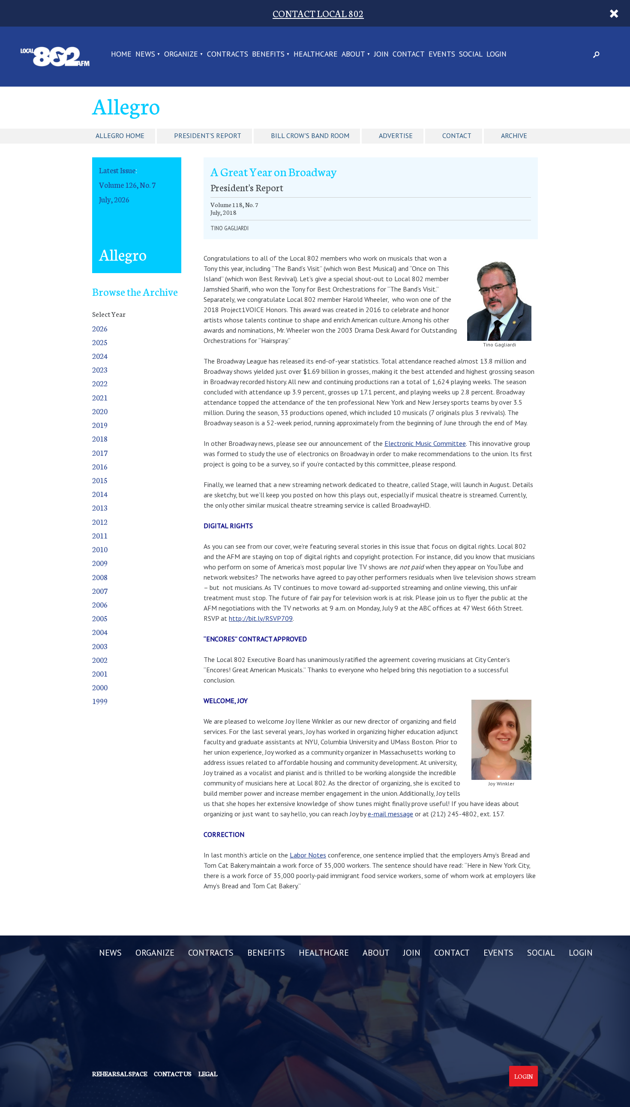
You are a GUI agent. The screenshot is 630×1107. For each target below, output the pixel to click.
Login (523, 1076)
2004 (100, 631)
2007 (100, 590)
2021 (100, 397)
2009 (100, 562)
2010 (100, 549)
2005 (100, 618)
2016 (100, 466)
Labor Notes (308, 855)
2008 (100, 577)
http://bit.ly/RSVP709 (261, 618)
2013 (100, 507)
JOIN (381, 54)
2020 (100, 411)
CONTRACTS (227, 54)
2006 (100, 604)
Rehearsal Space (119, 1073)
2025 (100, 342)
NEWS (145, 54)
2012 (100, 521)
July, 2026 (114, 199)
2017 (100, 452)
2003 (100, 646)
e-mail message (390, 813)
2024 (100, 355)
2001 (100, 673)
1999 (100, 700)
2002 (100, 659)
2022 (100, 383)
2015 (100, 480)
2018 (100, 438)
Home (121, 54)
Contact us (173, 1073)
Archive (514, 135)
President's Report (207, 135)
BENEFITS (268, 54)
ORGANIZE (181, 54)
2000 (100, 687)
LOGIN (496, 54)
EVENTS (442, 54)
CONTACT (409, 54)
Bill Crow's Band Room (310, 135)
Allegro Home (120, 135)
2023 (100, 369)
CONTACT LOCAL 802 (318, 13)
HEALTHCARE (316, 54)
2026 (100, 328)
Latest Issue (117, 170)
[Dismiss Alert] (614, 13)
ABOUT (353, 54)
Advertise (396, 135)
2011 (100, 535)
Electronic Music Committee (425, 443)
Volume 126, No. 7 (127, 184)
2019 (100, 424)
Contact (456, 135)
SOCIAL (471, 54)
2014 (100, 493)
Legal (207, 1073)
